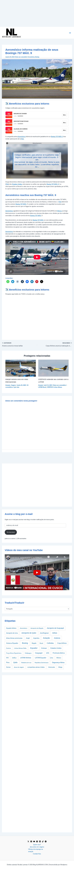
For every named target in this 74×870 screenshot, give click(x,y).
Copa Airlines (62, 643)
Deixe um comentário (21, 57)
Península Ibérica (59, 653)
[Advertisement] (37, 13)
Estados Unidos (17, 184)
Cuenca (8, 648)
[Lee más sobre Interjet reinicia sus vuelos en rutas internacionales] (20, 368)
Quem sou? (37, 844)
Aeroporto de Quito (28, 633)
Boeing (37, 57)
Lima (51, 658)
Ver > (64, 115)
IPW (7, 658)
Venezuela (51, 667)
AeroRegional (44, 633)
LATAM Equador (40, 658)
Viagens (13, 385)
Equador (33, 648)
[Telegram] (46, 841)
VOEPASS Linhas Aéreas (54, 387)
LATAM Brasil (42, 387)
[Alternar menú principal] (70, 33)
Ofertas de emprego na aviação (35, 850)
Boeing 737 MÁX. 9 (57, 136)
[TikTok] (43, 841)
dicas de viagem (19, 667)
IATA (47, 653)
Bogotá (34, 643)
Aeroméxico (31, 57)
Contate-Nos (37, 854)
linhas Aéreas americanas (14, 638)
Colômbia (50, 643)
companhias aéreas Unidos (36, 667)
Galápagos (28, 653)
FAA (22, 139)
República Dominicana (41, 662)
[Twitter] (28, 841)
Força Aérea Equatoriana (13, 653)
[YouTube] (34, 841)
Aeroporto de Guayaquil (55, 628)
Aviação (7, 385)
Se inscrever (11, 532)
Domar (8, 667)
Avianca (57, 638)
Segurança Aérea (58, 662)
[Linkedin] (40, 841)
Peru (7, 662)
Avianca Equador (12, 643)
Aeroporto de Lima (12, 633)
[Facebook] (31, 841)
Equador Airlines (11, 628)
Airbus (54, 633)
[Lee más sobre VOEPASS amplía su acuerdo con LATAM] (53, 368)
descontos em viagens (37, 847)
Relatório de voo (26, 662)
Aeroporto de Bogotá (37, 628)
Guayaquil (38, 653)
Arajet (28, 638)
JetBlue (14, 658)
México (59, 211)
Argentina (36, 638)
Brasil (41, 643)
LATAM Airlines (25, 658)
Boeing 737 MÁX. (21, 204)
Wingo (60, 667)
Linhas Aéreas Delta (20, 648)
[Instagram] (37, 841)
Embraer (44, 648)
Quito (15, 662)
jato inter (16, 387)
